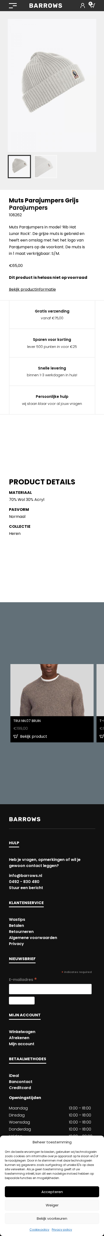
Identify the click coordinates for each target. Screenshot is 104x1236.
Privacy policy (62, 1230)
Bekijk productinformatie (32, 289)
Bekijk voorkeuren (52, 1218)
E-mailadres (23, 979)
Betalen (16, 925)
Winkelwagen (22, 1032)
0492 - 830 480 (24, 881)
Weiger (52, 1205)
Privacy (16, 944)
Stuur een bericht (26, 888)
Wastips (17, 919)
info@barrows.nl (25, 875)
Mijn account (21, 1044)
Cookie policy (39, 1230)
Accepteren (52, 1191)
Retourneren (21, 931)
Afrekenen (19, 1038)
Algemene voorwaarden (33, 937)
